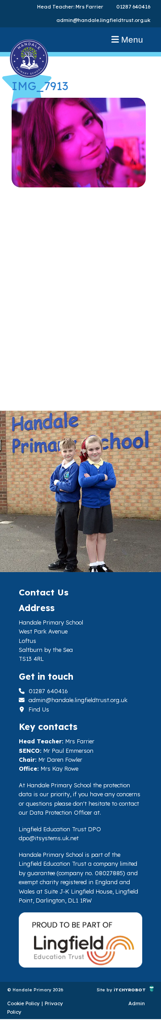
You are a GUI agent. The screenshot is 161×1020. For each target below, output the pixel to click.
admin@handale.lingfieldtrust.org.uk (103, 20)
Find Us (38, 709)
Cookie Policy (23, 1003)
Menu (131, 39)
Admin (136, 1003)
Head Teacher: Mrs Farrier (70, 7)
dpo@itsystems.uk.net (49, 838)
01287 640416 (133, 7)
